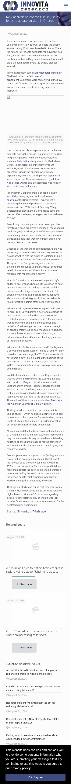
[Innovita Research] (25, 5)
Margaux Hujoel (31, 382)
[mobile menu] (66, 5)
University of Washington (32, 511)
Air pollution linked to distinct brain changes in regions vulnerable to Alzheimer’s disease (34, 570)
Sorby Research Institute (46, 72)
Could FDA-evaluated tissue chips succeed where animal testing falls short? (32, 633)
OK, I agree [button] (35, 777)
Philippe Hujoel (20, 196)
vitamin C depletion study (22, 161)
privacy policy (21, 768)
